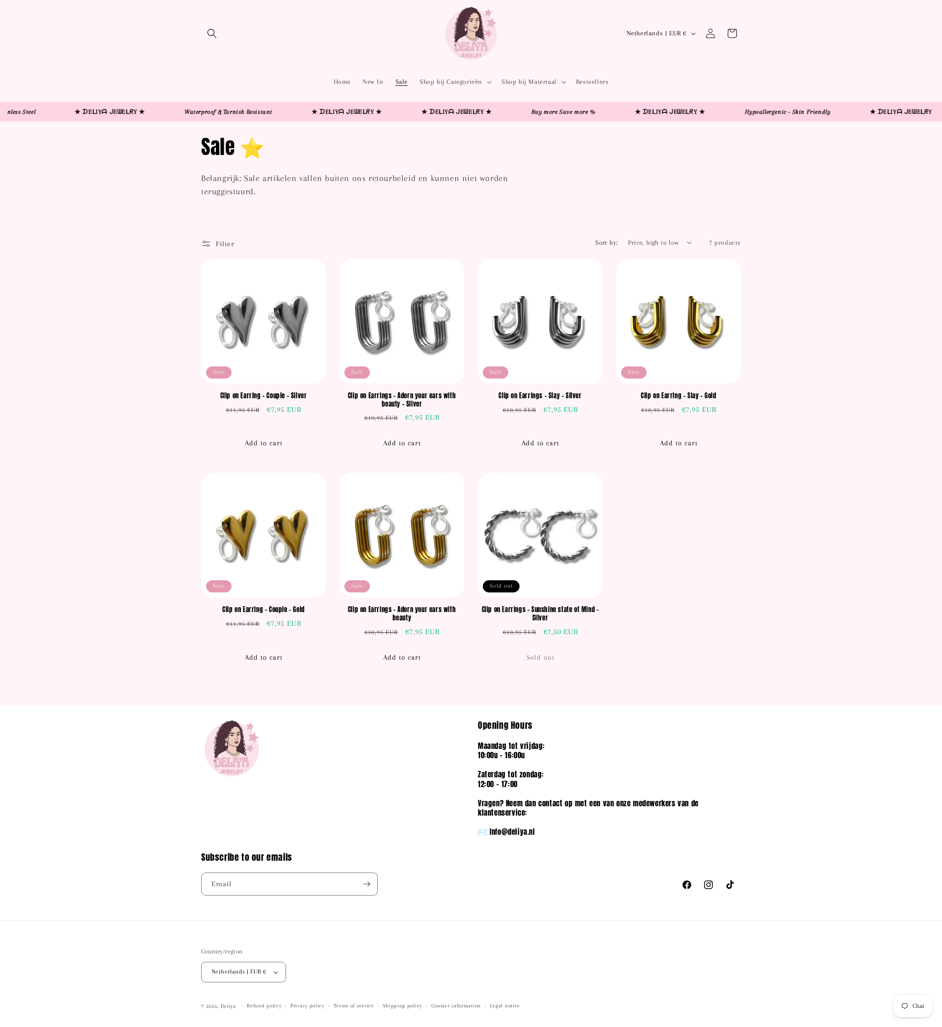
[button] (212, 33)
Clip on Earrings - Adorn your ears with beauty (402, 614)
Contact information (456, 1005)
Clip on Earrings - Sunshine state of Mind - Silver (540, 614)
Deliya (228, 1006)
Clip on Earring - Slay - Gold (678, 396)
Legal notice (505, 1005)
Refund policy (264, 1005)
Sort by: (606, 242)
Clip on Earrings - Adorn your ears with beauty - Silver (402, 400)
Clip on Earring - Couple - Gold (263, 610)
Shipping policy (402, 1005)
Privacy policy (307, 1005)
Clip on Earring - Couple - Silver (263, 396)
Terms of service (354, 1005)
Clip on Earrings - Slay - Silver (539, 396)
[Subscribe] (366, 884)
